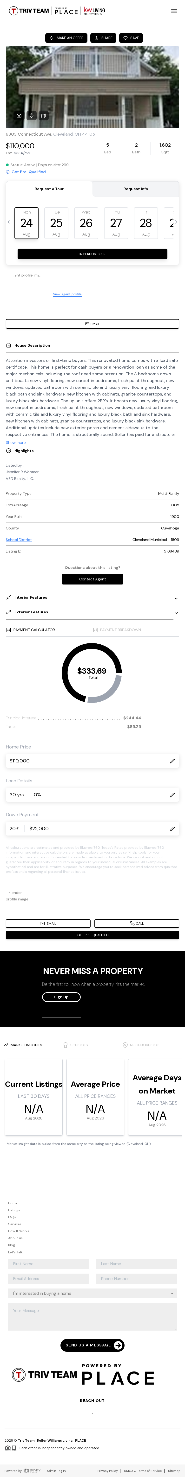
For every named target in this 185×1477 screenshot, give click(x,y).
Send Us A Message (88, 1345)
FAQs (12, 1217)
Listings (14, 1210)
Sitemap (174, 1471)
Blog (11, 1245)
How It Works (18, 1231)
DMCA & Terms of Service (143, 1471)
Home (13, 1203)
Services (14, 1224)
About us (15, 1238)
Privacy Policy (108, 1471)
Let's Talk (15, 1252)
